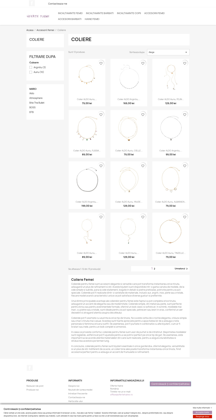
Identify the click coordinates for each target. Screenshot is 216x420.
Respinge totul (202, 416)
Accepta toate (202, 412)
